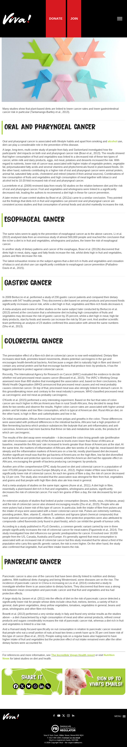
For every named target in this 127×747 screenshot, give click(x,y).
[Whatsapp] (35, 686)
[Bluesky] (29, 686)
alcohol (112, 141)
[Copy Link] (48, 686)
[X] (22, 686)
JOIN (74, 18)
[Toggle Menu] (121, 18)
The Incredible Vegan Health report (73, 655)
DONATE (56, 18)
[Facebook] (16, 686)
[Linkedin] (41, 686)
